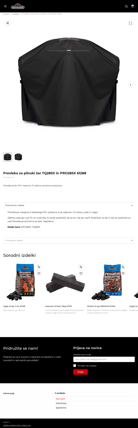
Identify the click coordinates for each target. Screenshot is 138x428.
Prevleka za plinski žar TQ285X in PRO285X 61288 (41, 14)
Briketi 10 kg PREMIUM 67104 (101, 306)
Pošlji (80, 372)
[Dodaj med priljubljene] (39, 273)
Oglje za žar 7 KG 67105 (14, 306)
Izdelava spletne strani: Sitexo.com (17, 425)
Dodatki (15, 14)
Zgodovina (61, 408)
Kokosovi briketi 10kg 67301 (58, 306)
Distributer (61, 403)
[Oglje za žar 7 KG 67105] (23, 283)
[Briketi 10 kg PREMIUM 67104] (107, 283)
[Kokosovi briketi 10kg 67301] (65, 283)
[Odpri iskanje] (126, 6)
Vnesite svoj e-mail (82, 354)
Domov (6, 14)
